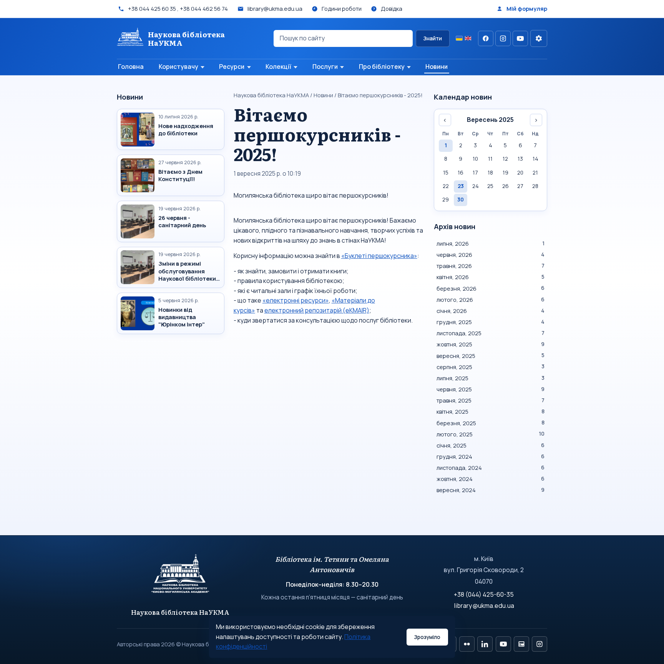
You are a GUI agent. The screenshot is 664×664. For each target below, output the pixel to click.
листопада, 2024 (490, 467)
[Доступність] (538, 38)
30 (460, 199)
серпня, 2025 (490, 367)
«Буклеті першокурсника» (379, 255)
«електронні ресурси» (295, 300)
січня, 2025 (490, 445)
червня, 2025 (490, 389)
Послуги (325, 66)
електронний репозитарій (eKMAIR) (316, 310)
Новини (436, 66)
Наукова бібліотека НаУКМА (271, 95)
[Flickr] (467, 644)
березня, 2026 (490, 288)
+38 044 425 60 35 (152, 8)
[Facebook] (485, 38)
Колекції (278, 66)
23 (461, 186)
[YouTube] (520, 38)
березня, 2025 (490, 423)
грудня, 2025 (490, 322)
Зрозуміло (427, 637)
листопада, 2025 (490, 333)
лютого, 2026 (490, 299)
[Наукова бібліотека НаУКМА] (180, 577)
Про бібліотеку (382, 66)
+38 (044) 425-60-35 (484, 594)
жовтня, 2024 (490, 479)
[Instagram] (503, 38)
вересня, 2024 (490, 490)
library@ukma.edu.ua (484, 605)
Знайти (432, 38)
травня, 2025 (490, 400)
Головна (131, 66)
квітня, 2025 (490, 411)
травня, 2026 (490, 266)
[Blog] (521, 644)
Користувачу (178, 66)
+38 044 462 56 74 (204, 8)
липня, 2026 (490, 243)
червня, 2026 (490, 254)
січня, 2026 (490, 311)
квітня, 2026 (490, 277)
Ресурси (231, 66)
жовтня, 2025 (490, 344)
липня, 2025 (490, 378)
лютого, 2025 (490, 434)
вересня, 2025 (490, 355)
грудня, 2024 (490, 456)
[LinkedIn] (485, 644)
